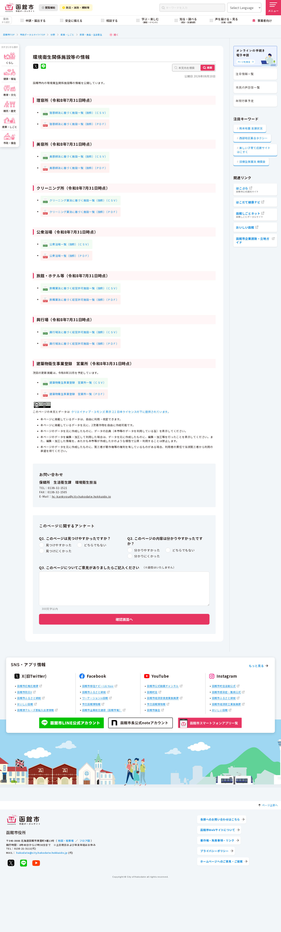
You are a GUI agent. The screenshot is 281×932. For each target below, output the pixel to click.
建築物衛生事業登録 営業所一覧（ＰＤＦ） (78, 394)
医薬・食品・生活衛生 (91, 34)
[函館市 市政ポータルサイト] (19, 8)
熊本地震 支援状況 (251, 128)
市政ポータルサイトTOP (32, 34)
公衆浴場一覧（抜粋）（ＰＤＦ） (70, 256)
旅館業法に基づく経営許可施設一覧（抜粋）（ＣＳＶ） (84, 288)
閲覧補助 (50, 7)
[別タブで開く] (36, 66)
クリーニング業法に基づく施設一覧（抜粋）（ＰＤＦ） (84, 212)
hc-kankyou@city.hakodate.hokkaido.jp (81, 496)
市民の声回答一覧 (248, 87)
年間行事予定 (245, 101)
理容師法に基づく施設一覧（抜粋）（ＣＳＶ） (79, 113)
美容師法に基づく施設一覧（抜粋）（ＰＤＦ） (79, 168)
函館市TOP (9, 34)
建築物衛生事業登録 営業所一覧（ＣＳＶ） (78, 382)
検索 (209, 68)
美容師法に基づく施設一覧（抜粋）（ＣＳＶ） (79, 156)
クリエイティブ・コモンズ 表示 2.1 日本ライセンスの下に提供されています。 (121, 412)
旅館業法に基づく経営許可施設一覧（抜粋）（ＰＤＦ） (84, 300)
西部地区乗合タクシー (253, 138)
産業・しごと (67, 34)
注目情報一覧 (245, 74)
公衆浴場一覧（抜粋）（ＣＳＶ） (70, 244)
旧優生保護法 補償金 (252, 161)
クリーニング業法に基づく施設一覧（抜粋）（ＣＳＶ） (84, 200)
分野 (52, 34)
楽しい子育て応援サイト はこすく (253, 150)
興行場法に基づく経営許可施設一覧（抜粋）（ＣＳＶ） (84, 332)
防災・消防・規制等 (78, 7)
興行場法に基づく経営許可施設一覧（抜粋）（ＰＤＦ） (84, 343)
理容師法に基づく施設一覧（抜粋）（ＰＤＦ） (79, 124)
